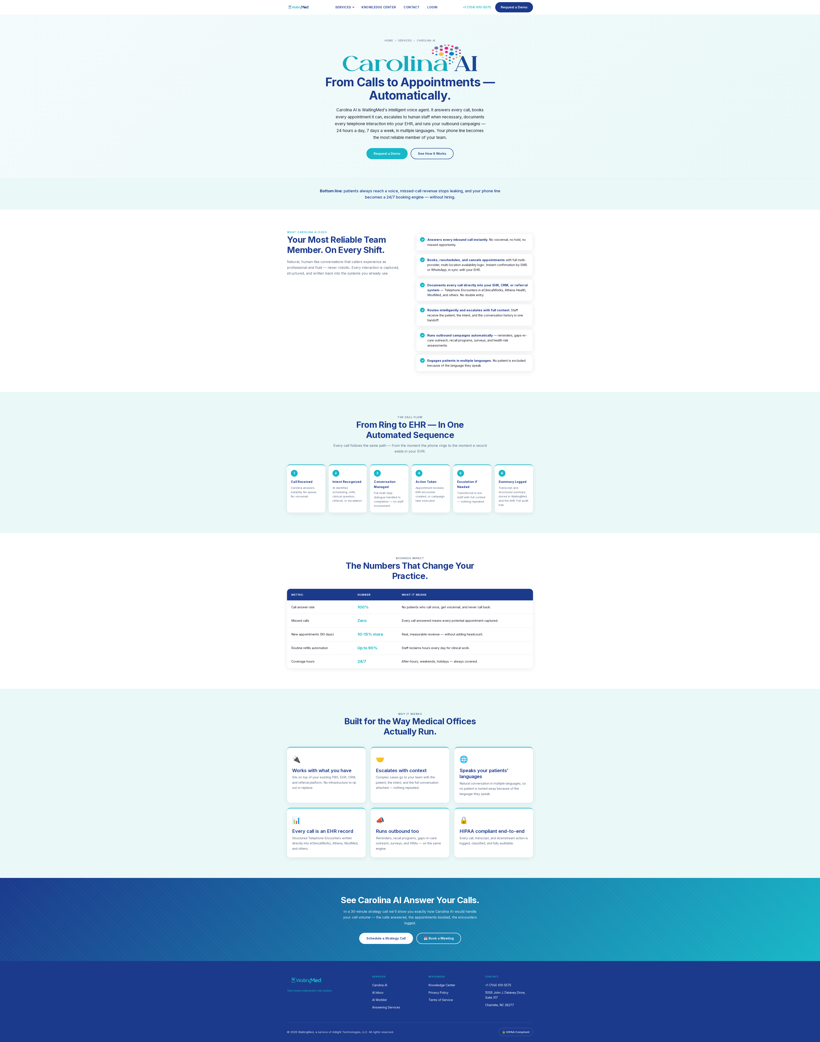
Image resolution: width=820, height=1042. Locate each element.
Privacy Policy (438, 992)
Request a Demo (514, 7)
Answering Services (386, 1007)
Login (432, 7)
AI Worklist (379, 1000)
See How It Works (432, 153)
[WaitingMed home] (298, 7)
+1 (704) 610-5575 (477, 7)
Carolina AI (379, 985)
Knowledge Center (379, 7)
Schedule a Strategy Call (386, 938)
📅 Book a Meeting (439, 938)
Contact (412, 7)
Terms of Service (441, 1000)
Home (389, 40)
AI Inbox (378, 992)
